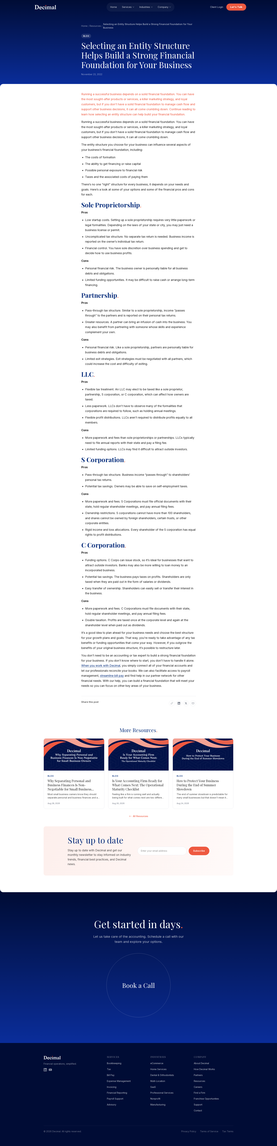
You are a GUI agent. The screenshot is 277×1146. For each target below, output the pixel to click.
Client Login (216, 6)
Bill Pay (110, 1075)
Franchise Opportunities (206, 1098)
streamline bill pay (112, 675)
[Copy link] (172, 703)
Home (113, 6)
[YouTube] (50, 1069)
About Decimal (201, 1063)
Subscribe (199, 850)
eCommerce (156, 1063)
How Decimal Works (204, 1069)
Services (127, 6)
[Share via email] (193, 703)
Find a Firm (199, 1092)
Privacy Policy (188, 1131)
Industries (144, 6)
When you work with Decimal (100, 665)
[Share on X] (186, 703)
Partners (198, 1075)
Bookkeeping (114, 1063)
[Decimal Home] (69, 7)
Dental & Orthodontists (162, 1075)
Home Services (158, 1069)
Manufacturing (157, 1104)
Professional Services (161, 1092)
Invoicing (111, 1087)
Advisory (111, 1104)
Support (198, 1104)
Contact (198, 1110)
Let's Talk (236, 6)
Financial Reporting (117, 1092)
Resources (95, 26)
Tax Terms (227, 1131)
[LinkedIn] (45, 1069)
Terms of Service (209, 1131)
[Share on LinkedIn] (179, 703)
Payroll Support (115, 1098)
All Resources (140, 816)
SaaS (153, 1087)
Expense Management (119, 1081)
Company (163, 6)
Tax (109, 1069)
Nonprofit (155, 1098)
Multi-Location (157, 1081)
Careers (198, 1087)
